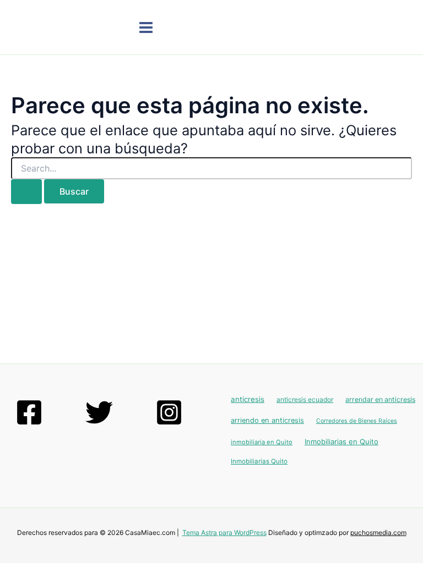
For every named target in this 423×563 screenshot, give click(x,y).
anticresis (247, 399)
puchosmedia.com (378, 532)
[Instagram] (169, 412)
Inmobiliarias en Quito (341, 441)
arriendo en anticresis (267, 420)
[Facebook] (29, 412)
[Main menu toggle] (146, 27)
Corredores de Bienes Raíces (356, 420)
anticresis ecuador (304, 399)
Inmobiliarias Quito (259, 461)
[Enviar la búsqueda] (26, 191)
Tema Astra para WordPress (224, 532)
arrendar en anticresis (380, 399)
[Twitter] (99, 412)
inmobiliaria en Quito (261, 442)
